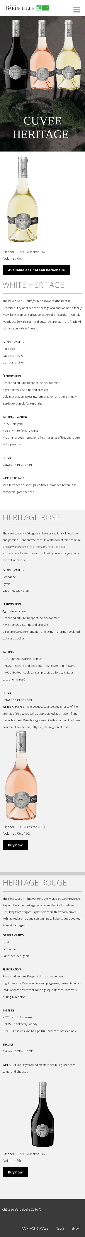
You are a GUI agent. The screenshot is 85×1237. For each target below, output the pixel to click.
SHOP (75, 1228)
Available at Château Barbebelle (36, 270)
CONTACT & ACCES (35, 1228)
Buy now (15, 845)
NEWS (60, 1228)
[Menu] (76, 9)
